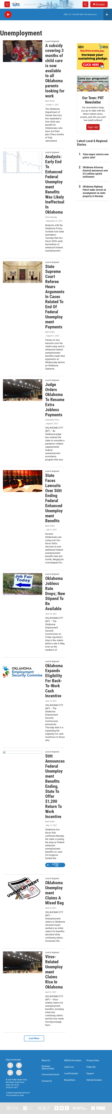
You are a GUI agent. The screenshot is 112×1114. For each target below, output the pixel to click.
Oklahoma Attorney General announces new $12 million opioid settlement (95, 172)
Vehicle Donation (94, 1080)
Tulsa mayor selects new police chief (95, 156)
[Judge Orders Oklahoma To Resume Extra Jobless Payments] (22, 390)
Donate (100, 4)
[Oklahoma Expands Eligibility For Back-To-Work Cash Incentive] (22, 671)
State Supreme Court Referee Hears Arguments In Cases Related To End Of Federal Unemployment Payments (54, 297)
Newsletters (69, 1080)
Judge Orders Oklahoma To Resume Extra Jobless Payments (54, 399)
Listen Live (69, 1067)
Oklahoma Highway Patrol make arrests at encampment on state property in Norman (94, 191)
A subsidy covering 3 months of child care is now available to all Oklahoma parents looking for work (54, 70)
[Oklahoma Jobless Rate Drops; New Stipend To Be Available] (22, 584)
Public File (91, 1067)
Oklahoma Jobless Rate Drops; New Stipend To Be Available (55, 593)
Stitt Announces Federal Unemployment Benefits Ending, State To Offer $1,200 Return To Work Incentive (55, 786)
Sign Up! (93, 127)
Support (90, 1073)
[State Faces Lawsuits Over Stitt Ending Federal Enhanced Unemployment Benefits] (22, 481)
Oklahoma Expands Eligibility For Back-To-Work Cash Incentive (54, 680)
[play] (8, 14)
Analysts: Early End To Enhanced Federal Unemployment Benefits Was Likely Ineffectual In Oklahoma (54, 184)
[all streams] (107, 14)
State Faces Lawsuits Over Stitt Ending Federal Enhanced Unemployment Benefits (54, 498)
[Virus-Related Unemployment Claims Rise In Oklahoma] (22, 962)
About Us (46, 1060)
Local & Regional (52, 41)
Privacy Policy (92, 1060)
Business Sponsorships (48, 1067)
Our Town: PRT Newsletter (93, 100)
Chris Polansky (51, 217)
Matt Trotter (50, 101)
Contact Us (47, 1081)
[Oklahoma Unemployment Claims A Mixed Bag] (22, 888)
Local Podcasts (71, 1073)
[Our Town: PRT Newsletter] (93, 84)
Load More (34, 1038)
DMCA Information (72, 1060)
